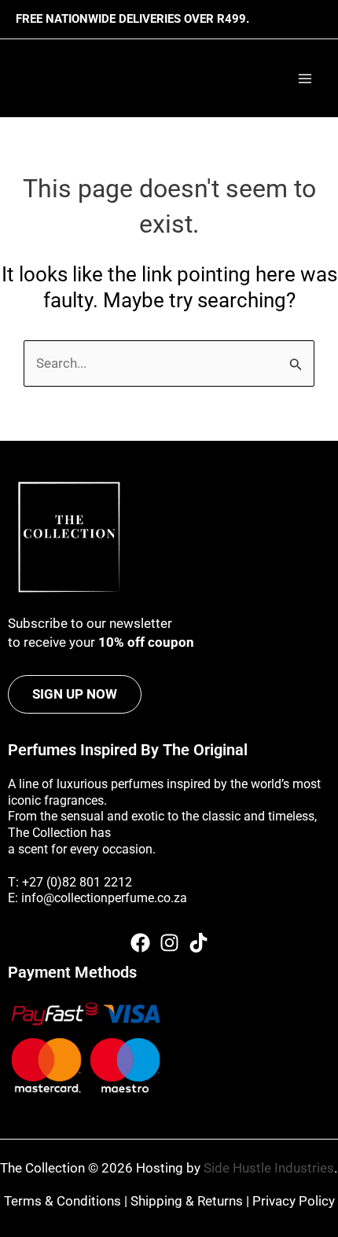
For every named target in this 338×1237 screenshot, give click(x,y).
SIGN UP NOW (74, 694)
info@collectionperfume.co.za (104, 897)
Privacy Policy (293, 1201)
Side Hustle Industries (269, 1168)
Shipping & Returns (186, 1201)
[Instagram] (169, 943)
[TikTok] (198, 943)
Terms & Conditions (62, 1201)
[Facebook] (140, 943)
